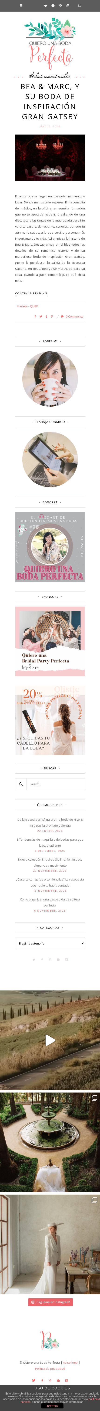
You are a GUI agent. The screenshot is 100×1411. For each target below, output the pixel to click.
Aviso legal (70, 1362)
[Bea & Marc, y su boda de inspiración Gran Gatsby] (50, 157)
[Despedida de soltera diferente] (50, 675)
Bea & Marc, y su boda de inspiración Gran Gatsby (50, 101)
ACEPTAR (52, 1406)
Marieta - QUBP (27, 306)
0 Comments (74, 316)
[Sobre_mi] (50, 406)
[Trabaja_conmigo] (50, 486)
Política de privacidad (50, 1368)
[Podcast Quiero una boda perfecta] (50, 581)
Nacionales (57, 75)
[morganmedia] (50, 1350)
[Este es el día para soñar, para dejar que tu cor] (50, 1142)
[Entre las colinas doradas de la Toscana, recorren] (50, 1040)
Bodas (36, 75)
